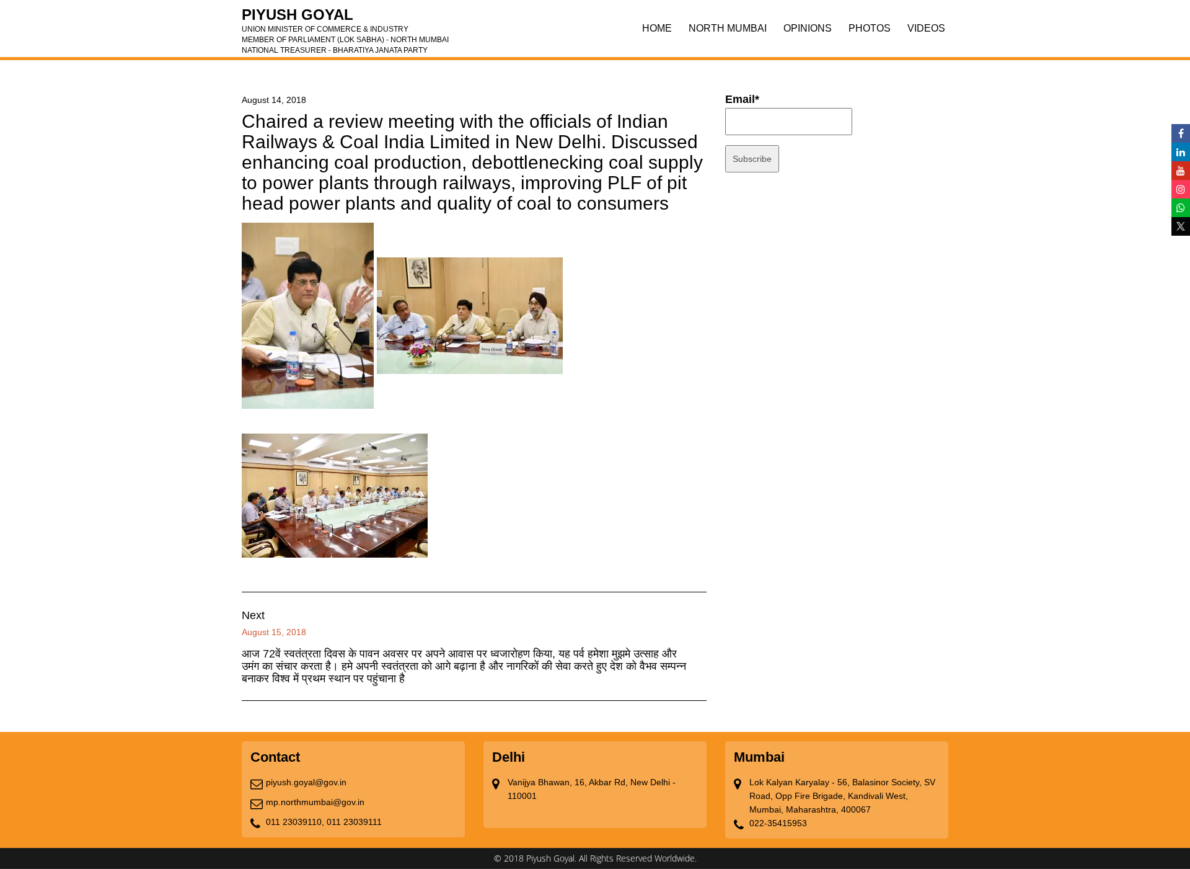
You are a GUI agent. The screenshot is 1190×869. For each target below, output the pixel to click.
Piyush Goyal (345, 18)
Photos (869, 28)
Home (657, 28)
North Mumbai (728, 28)
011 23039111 (354, 822)
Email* (742, 99)
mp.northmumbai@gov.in (315, 802)
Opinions (807, 28)
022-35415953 (778, 823)
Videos (926, 28)
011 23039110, (295, 822)
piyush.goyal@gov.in (306, 782)
